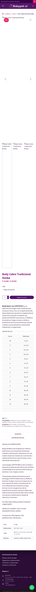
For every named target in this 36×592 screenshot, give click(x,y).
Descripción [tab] (18, 434)
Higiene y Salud (25, 420)
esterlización (6, 426)
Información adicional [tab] (18, 437)
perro (17, 426)
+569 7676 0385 (9, 581)
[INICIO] (2, 14)
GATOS (18, 420)
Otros (14, 422)
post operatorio (25, 426)
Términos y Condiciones (10, 563)
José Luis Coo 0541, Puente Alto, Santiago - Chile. (18, 577)
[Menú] (3, 6)
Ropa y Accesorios (27, 422)
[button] (31, 587)
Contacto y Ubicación (9, 565)
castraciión (21, 424)
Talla (3, 286)
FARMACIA (13, 420)
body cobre (13, 424)
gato (13, 426)
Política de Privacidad (9, 558)
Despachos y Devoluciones (11, 560)
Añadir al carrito (22, 297)
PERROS (19, 422)
